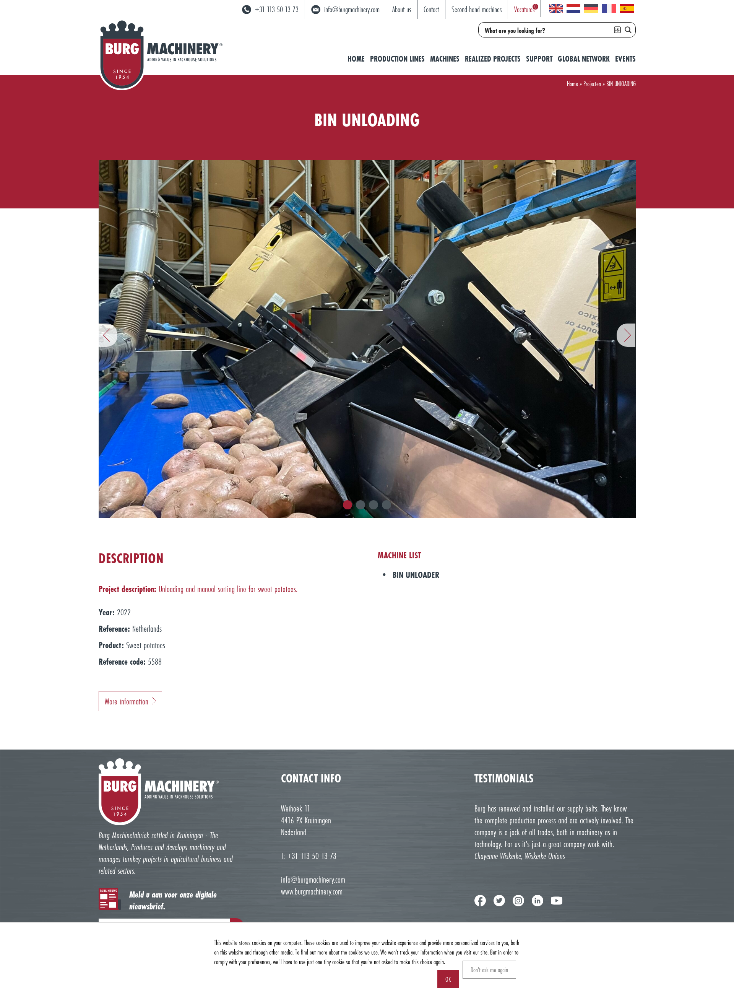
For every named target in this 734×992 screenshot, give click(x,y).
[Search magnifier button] (628, 29)
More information (126, 701)
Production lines (397, 58)
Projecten (592, 83)
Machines (445, 58)
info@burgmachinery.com (313, 879)
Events (625, 58)
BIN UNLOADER (416, 575)
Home (356, 58)
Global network (584, 58)
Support (539, 58)
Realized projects (493, 58)
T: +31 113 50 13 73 (308, 856)
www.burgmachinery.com (312, 891)
